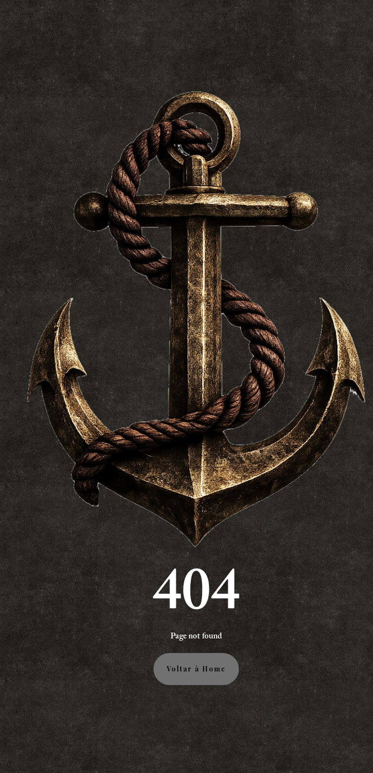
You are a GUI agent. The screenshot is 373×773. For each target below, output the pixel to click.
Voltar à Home (196, 668)
